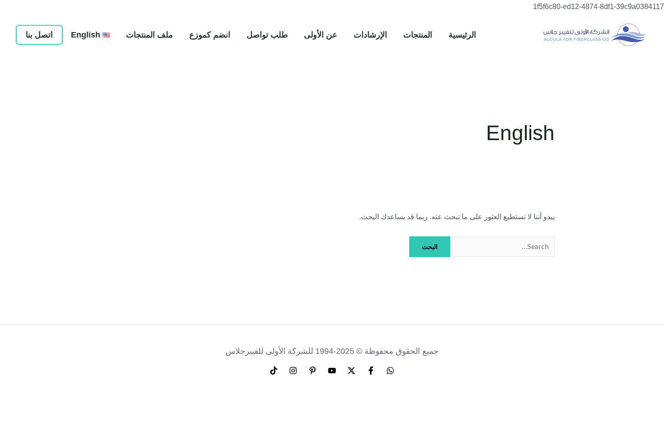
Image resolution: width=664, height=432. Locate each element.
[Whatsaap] (390, 370)
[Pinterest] (313, 370)
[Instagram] (293, 370)
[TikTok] (274, 370)
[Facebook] (371, 370)
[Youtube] (332, 370)
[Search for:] (502, 246)
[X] (351, 370)
